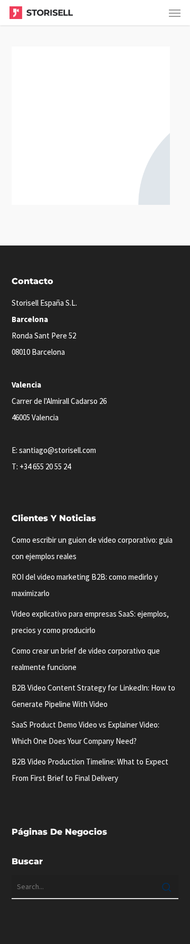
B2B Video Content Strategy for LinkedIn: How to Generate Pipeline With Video (93, 696)
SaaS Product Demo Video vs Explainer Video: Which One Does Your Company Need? (85, 733)
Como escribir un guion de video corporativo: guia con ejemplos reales (92, 548)
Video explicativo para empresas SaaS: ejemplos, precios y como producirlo (90, 622)
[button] (174, 12)
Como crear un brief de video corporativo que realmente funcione (86, 659)
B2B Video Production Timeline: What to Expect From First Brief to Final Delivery (90, 770)
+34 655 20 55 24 (45, 466)
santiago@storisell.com (57, 450)
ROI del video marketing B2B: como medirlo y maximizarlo (85, 585)
